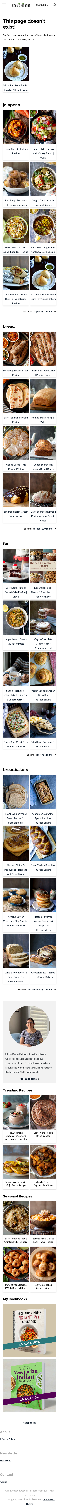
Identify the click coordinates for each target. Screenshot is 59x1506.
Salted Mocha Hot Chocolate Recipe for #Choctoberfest (15, 695)
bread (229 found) (43, 528)
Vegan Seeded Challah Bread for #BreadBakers (43, 695)
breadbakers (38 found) (40, 989)
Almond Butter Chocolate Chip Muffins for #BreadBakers (16, 921)
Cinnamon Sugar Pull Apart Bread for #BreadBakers (43, 818)
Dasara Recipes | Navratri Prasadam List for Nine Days (43, 592)
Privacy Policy (7, 1439)
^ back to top (29, 1422)
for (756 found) (45, 754)
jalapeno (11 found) (43, 311)
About (3, 1481)
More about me (28, 1078)
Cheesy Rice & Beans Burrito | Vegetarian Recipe (16, 299)
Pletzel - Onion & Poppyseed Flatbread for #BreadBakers (15, 870)
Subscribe (5, 1460)
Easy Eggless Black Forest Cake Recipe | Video (16, 592)
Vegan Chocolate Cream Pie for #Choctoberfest (43, 644)
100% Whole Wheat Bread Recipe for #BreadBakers (16, 818)
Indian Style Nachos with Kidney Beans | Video (43, 153)
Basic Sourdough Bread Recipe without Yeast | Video (43, 516)
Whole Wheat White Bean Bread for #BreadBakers (16, 977)
